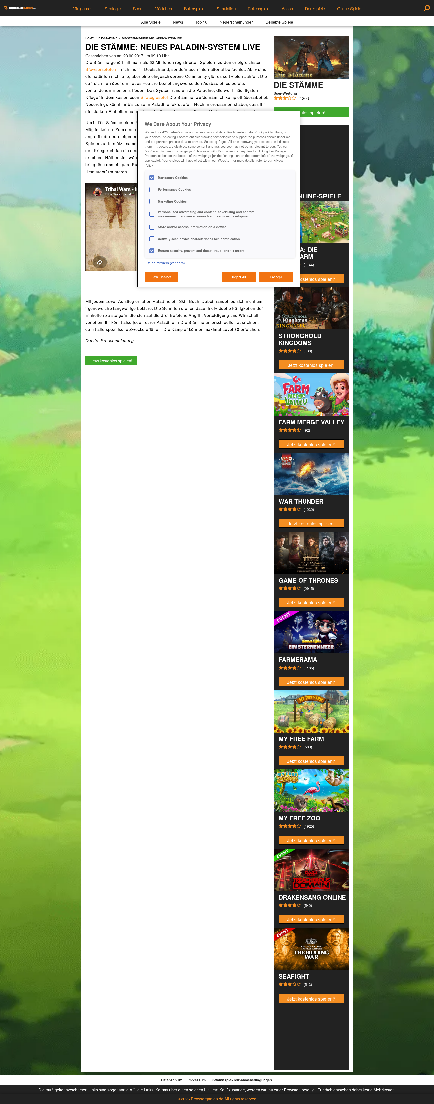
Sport (138, 8)
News (178, 22)
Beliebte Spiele (279, 22)
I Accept (276, 277)
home (89, 38)
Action (287, 8)
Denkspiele (315, 8)
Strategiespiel (154, 97)
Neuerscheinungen (237, 22)
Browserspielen (100, 69)
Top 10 (201, 22)
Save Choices (162, 277)
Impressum (197, 1079)
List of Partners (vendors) (165, 263)
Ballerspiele (194, 8)
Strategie (112, 8)
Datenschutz (171, 1079)
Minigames (82, 8)
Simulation (225, 8)
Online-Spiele (349, 8)
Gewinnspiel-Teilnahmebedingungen (242, 1079)
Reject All (239, 277)
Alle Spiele (151, 22)
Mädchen (163, 8)
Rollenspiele (258, 8)
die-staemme (107, 38)
